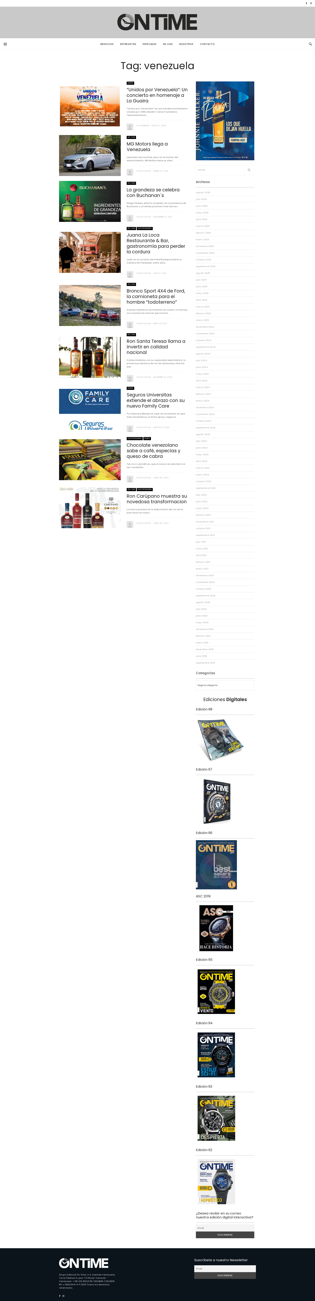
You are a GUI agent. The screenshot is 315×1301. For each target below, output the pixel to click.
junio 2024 (202, 367)
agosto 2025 (203, 273)
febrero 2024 (203, 394)
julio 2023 (201, 441)
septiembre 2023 (206, 427)
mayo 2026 (202, 212)
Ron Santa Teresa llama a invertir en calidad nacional (156, 347)
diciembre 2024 (205, 326)
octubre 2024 (203, 340)
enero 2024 (202, 400)
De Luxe (168, 44)
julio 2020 (201, 609)
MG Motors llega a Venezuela (147, 147)
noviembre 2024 (205, 333)
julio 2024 (201, 360)
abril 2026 (201, 219)
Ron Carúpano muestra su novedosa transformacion (157, 499)
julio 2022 (201, 494)
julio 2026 (201, 199)
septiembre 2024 (206, 347)
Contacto (207, 44)
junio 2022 (202, 501)
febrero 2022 (203, 515)
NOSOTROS (186, 44)
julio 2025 (201, 279)
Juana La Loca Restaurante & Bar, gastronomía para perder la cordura (156, 243)
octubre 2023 (203, 420)
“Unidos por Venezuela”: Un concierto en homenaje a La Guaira (157, 95)
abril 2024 (201, 380)
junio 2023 (202, 447)
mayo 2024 (202, 373)
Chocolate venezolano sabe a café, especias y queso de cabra (153, 451)
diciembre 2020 (205, 575)
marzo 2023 (203, 468)
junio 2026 (202, 205)
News (130, 83)
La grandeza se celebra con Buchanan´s (153, 193)
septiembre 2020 (206, 595)
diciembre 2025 (205, 246)
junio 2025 (202, 286)
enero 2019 (202, 642)
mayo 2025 (202, 293)
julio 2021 (201, 541)
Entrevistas (128, 44)
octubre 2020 (203, 588)
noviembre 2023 (205, 414)
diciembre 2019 (204, 629)
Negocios (107, 44)
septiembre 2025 (206, 266)
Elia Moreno (142, 125)
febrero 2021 (203, 562)
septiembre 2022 (206, 488)
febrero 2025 (203, 313)
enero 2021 (202, 568)
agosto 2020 (203, 602)
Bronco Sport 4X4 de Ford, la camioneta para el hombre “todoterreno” (156, 296)
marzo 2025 (203, 306)
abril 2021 (201, 555)
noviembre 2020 (205, 582)
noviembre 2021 (205, 521)
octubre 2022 (203, 481)
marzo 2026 (203, 226)
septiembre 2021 (205, 535)
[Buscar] (249, 170)
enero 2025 (202, 320)
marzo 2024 (203, 387)
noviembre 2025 (205, 252)
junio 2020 (202, 615)
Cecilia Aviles (143, 171)
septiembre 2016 (205, 662)
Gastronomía (145, 228)
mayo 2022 (202, 508)
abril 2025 (201, 300)
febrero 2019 (203, 635)
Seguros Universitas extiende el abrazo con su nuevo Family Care (156, 400)
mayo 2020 (202, 622)
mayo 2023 (202, 454)
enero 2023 (202, 474)
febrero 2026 (203, 232)
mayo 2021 (202, 548)
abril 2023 (201, 461)
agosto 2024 (203, 353)
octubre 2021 (203, 528)
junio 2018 (201, 656)
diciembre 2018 (204, 649)
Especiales (150, 44)
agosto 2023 (203, 434)
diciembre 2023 (205, 407)
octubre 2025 (203, 259)
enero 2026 (202, 239)
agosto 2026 (203, 192)
